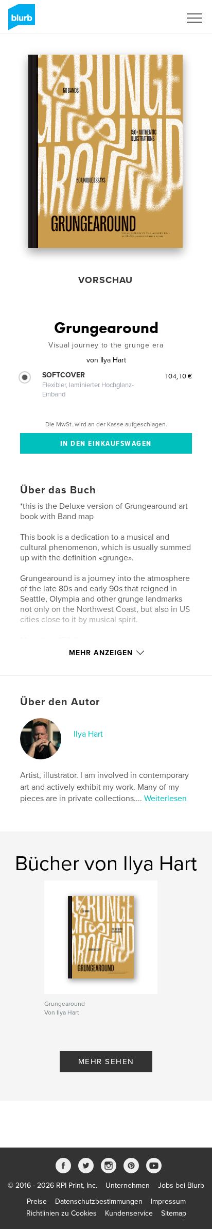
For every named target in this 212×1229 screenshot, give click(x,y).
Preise (37, 1201)
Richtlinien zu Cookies (61, 1213)
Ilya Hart (88, 734)
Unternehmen (127, 1185)
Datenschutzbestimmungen (99, 1201)
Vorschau (105, 280)
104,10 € (178, 375)
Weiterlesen (165, 798)
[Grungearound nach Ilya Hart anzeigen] (105, 151)
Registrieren (148, 18)
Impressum (168, 1201)
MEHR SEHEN (106, 1061)
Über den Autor (60, 702)
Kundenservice (129, 1213)
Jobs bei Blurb (181, 1185)
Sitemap (173, 1213)
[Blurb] (19, 21)
